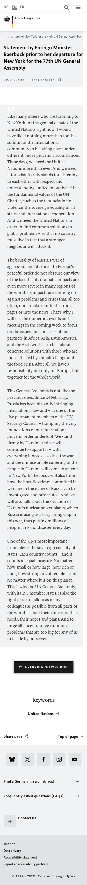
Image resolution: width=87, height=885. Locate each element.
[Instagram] (61, 759)
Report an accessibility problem (26, 864)
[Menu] (78, 7)
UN (55, 36)
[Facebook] (45, 759)
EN (14, 7)
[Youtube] (76, 759)
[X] (29, 759)
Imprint (9, 844)
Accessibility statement (20, 857)
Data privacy (12, 851)
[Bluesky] (14, 759)
